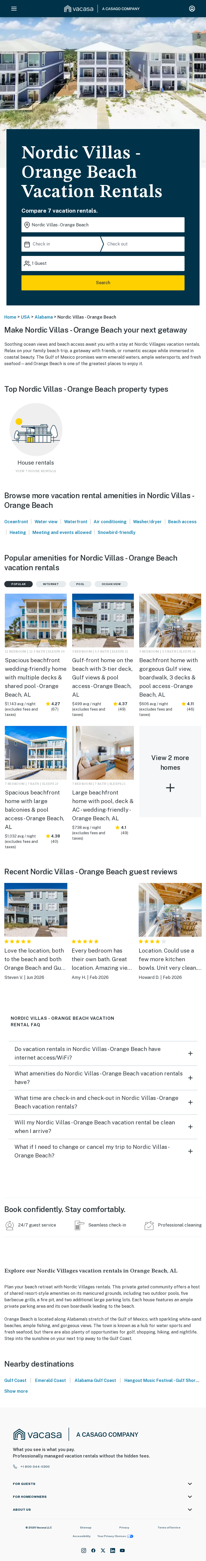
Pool (80, 584)
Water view (46, 521)
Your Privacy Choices (111, 1536)
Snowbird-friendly (116, 532)
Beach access (182, 521)
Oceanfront (16, 521)
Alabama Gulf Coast (95, 1380)
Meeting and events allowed (61, 532)
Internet (51, 584)
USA (25, 317)
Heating (18, 532)
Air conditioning (110, 521)
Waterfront (75, 521)
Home (10, 317)
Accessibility (82, 1536)
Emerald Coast (50, 1380)
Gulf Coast (15, 1380)
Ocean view (111, 584)
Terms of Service (169, 1527)
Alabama (44, 317)
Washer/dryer (147, 521)
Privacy (124, 1527)
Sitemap (85, 1527)
